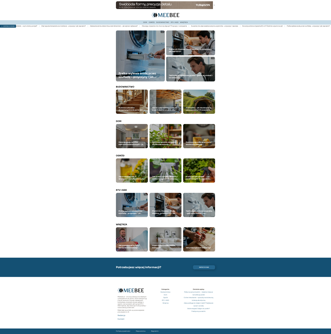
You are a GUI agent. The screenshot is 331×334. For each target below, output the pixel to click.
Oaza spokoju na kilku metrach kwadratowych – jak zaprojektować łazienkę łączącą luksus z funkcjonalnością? (131, 143)
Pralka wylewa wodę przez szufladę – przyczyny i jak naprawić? (264, 26)
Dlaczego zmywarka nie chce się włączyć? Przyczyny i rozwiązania (120, 26)
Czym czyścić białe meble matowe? (163, 246)
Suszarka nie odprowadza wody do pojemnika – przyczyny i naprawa (171, 26)
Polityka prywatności (123, 331)
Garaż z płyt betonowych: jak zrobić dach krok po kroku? (164, 109)
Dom (118, 121)
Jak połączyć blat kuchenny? (198, 248)
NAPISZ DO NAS (204, 267)
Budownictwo (125, 87)
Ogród (120, 155)
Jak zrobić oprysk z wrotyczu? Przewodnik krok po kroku (131, 178)
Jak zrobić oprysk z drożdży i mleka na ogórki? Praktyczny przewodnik (165, 178)
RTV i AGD (121, 190)
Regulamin (155, 331)
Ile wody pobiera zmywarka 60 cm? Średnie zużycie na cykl (219, 26)
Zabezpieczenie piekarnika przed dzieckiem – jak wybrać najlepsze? (70, 26)
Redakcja (121, 315)
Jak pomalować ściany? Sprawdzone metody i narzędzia (129, 246)
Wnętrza (121, 224)
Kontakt (121, 319)
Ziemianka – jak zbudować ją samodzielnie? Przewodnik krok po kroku (198, 109)
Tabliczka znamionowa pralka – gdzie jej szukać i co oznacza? (190, 76)
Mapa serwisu (141, 331)
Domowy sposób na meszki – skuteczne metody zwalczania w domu (165, 143)
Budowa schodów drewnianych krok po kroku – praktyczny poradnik (131, 109)
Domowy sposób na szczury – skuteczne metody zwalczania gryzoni (199, 143)
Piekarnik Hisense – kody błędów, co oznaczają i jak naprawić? (190, 50)
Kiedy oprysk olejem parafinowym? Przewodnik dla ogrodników (198, 178)
